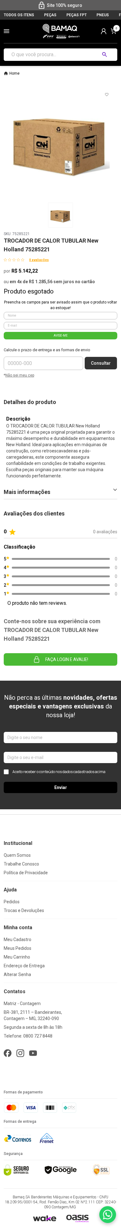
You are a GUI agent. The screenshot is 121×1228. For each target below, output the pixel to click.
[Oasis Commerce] (77, 1218)
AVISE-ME (61, 335)
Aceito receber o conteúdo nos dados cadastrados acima (58, 771)
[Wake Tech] (44, 1218)
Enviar (60, 787)
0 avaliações (39, 260)
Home (14, 73)
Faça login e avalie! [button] (66, 659)
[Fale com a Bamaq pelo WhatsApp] (107, 1214)
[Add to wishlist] (107, 94)
